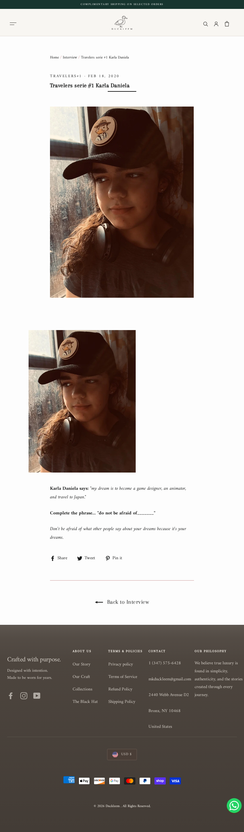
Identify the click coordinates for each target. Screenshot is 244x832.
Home (54, 57)
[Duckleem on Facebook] (10, 696)
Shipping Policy (121, 702)
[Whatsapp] (234, 805)
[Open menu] (14, 24)
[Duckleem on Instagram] (23, 696)
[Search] (205, 24)
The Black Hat (85, 702)
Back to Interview (127, 602)
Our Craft (81, 677)
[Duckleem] (122, 22)
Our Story (81, 664)
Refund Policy (120, 689)
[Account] (216, 24)
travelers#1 (66, 76)
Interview (70, 57)
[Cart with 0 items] (227, 24)
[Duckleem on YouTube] (36, 696)
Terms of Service (122, 677)
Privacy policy (120, 664)
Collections (82, 689)
